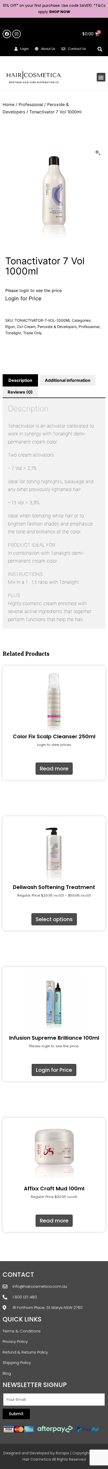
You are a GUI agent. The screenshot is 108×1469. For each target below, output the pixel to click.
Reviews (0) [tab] (20, 392)
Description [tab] (20, 380)
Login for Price (23, 298)
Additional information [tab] (67, 380)
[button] (100, 49)
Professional (31, 104)
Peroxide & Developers (57, 326)
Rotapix (62, 1453)
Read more (54, 768)
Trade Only (32, 333)
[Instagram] (16, 34)
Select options (54, 919)
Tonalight (13, 333)
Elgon (10, 326)
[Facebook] (7, 34)
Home (8, 104)
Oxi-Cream (26, 326)
